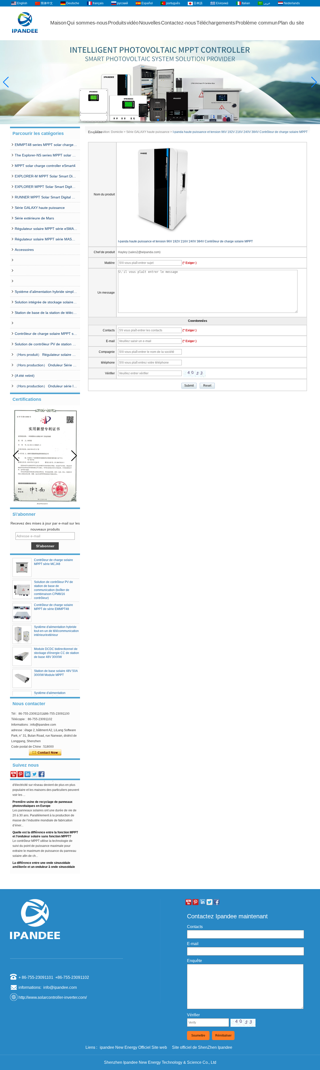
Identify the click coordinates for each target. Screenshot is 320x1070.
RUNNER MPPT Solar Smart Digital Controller (46, 197)
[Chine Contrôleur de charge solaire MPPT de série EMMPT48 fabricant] (22, 612)
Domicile (117, 132)
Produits (117, 22)
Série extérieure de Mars (34, 218)
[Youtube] (13, 774)
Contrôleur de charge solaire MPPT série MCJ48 (46, 334)
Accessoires (24, 250)
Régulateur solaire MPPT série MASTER (46, 239)
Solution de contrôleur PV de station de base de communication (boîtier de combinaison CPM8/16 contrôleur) (46, 344)
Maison (58, 22)
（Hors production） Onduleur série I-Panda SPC (46, 386)
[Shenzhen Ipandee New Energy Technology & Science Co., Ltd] (25, 38)
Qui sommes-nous (87, 22)
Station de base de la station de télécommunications (46, 313)
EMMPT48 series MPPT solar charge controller (46, 145)
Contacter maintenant (45, 752)
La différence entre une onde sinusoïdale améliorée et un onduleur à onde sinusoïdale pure (43, 861)
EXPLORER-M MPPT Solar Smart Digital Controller (46, 176)
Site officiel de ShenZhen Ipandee (202, 1047)
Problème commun (257, 22)
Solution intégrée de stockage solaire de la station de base (46, 302)
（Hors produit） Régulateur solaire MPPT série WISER (46, 355)
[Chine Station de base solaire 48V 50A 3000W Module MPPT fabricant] (22, 678)
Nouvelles (149, 22)
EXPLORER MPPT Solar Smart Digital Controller (46, 187)
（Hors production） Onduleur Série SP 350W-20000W (46, 365)
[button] (154, 120)
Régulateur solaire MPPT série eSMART (46, 229)
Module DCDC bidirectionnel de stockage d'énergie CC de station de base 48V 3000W (56, 653)
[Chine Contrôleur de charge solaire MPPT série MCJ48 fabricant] (22, 567)
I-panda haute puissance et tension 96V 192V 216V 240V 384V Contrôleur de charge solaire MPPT (185, 241)
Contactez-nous (178, 22)
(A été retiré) (24, 376)
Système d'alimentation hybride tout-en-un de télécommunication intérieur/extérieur (56, 631)
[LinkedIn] (27, 774)
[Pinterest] (21, 774)
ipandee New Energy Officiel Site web (133, 1047)
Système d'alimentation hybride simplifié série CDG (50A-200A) (46, 292)
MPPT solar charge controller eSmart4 (45, 166)
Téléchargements (215, 22)
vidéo (132, 22)
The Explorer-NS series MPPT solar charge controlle (46, 155)
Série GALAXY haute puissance (40, 208)
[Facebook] (41, 774)
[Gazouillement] (35, 774)
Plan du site (291, 22)
